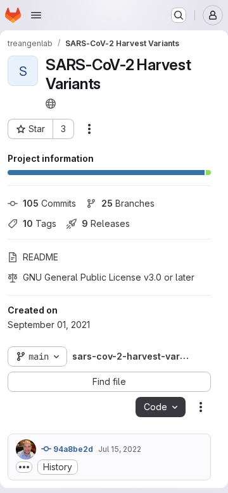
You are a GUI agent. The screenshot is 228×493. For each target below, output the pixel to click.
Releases (106, 223)
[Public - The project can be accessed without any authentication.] (51, 104)
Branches (128, 203)
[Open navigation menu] (36, 15)
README (40, 257)
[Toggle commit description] (24, 467)
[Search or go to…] (178, 15)
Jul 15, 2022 (119, 449)
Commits (49, 203)
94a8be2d (72, 449)
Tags (39, 223)
